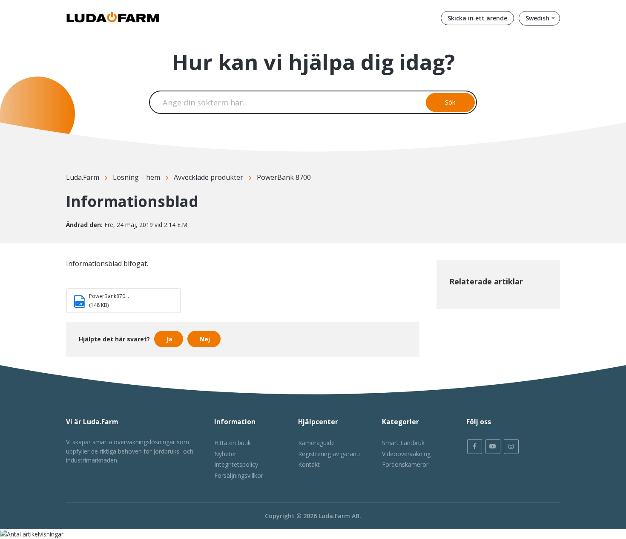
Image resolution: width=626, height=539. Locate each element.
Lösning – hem (136, 177)
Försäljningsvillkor (238, 475)
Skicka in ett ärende (477, 18)
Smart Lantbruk (403, 443)
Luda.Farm (82, 177)
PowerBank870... (109, 296)
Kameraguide (316, 443)
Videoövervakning (406, 454)
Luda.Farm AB (339, 516)
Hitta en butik (232, 443)
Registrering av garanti (329, 454)
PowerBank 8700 (284, 177)
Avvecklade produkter (208, 177)
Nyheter (225, 454)
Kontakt (309, 464)
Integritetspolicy (236, 464)
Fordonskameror (405, 464)
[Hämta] (297, 159)
